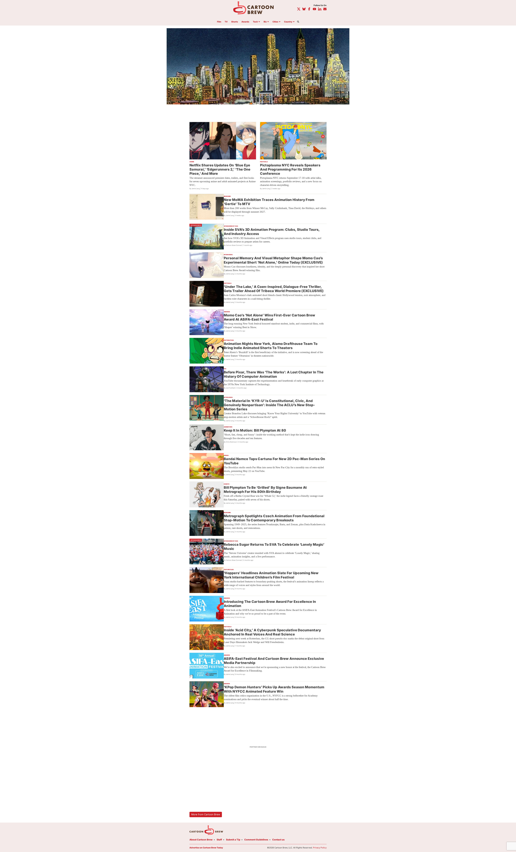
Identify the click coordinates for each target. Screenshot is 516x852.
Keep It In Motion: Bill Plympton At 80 (255, 430)
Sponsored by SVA (231, 226)
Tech (255, 22)
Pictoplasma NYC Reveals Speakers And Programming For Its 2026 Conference (290, 169)
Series (226, 455)
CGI (225, 368)
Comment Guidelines (256, 839)
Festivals (264, 161)
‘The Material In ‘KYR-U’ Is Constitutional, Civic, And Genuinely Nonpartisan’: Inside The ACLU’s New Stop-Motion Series (269, 405)
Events (226, 484)
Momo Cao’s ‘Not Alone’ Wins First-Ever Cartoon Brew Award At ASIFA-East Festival (269, 317)
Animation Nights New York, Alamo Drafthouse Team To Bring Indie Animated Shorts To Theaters (270, 346)
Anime (191, 161)
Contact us (278, 839)
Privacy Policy (320, 847)
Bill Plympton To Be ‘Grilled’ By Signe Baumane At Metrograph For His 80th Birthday (265, 489)
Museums (227, 196)
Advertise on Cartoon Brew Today (206, 847)
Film (219, 22)
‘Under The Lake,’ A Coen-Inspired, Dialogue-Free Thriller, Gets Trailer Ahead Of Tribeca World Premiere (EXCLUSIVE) (274, 289)
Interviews (228, 254)
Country (288, 22)
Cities (275, 22)
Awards (245, 22)
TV (226, 22)
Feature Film (228, 569)
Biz (265, 22)
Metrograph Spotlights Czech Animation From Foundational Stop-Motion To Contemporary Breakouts (274, 518)
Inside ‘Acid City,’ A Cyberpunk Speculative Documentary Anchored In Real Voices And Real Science (272, 632)
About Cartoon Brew (201, 839)
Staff (219, 839)
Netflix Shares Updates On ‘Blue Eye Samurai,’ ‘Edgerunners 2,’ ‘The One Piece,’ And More (219, 169)
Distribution (229, 340)
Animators (228, 427)
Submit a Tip (233, 839)
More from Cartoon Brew (205, 814)
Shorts (234, 22)
